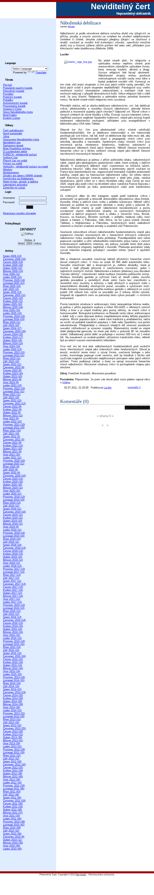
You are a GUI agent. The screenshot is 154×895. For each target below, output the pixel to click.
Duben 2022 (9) (12, 412)
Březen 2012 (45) (13, 776)
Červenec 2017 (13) (14, 584)
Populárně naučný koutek (17, 87)
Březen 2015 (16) (13, 668)
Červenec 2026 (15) (14, 259)
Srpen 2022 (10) (12, 400)
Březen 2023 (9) (12, 379)
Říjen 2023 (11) (11, 358)
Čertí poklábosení (13, 130)
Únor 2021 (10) (11, 454)
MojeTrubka (10, 115)
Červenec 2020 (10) (14, 475)
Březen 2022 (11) (13, 415)
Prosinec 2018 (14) (14, 532)
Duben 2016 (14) (12, 629)
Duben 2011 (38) (12, 809)
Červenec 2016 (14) (14, 620)
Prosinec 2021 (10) (14, 424)
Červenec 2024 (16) (14, 331)
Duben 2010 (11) (12, 839)
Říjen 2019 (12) (12, 502)
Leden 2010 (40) (12, 848)
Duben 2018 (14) (12, 556)
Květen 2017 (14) (13, 590)
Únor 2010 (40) (11, 845)
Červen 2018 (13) (13, 550)
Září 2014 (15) (11, 686)
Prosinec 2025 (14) (14, 280)
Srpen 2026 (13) (12, 256)
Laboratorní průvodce (15, 184)
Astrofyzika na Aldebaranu (18, 178)
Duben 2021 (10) (12, 448)
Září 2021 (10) (11, 433)
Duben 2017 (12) (12, 593)
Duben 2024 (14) (12, 340)
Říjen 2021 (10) (12, 430)
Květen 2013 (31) (13, 734)
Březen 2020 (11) (13, 487)
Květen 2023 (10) (13, 373)
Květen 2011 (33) (13, 806)
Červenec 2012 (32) (14, 764)
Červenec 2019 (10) (14, 511)
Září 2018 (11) (11, 541)
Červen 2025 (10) (13, 298)
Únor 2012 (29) (11, 779)
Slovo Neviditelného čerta (18, 112)
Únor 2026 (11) (11, 274)
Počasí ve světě (12, 163)
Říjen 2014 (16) (12, 683)
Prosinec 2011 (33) (14, 785)
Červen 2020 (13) (13, 478)
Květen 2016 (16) (13, 626)
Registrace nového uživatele (19, 213)
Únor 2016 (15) (11, 635)
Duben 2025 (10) (12, 304)
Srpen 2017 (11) (12, 580)
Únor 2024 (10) (11, 346)
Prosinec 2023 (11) (14, 352)
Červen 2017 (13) (13, 587)
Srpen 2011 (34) (12, 797)
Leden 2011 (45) (12, 818)
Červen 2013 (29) (13, 731)
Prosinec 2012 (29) (14, 749)
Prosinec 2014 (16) (14, 677)
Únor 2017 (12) (11, 599)
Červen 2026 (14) (13, 262)
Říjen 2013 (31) (12, 719)
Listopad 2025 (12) (13, 283)
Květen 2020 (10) (13, 481)
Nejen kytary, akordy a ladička (20, 181)
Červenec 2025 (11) (14, 295)
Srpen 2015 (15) (12, 653)
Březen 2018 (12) (13, 559)
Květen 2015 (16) (13, 662)
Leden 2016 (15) (12, 638)
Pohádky (8, 99)
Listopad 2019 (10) (13, 499)
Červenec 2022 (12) (14, 403)
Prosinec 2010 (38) (14, 821)
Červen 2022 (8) (12, 406)
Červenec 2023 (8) (13, 367)
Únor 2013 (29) (11, 743)
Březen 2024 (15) (13, 343)
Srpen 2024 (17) (12, 328)
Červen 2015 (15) (13, 659)
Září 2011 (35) (11, 794)
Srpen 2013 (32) (12, 725)
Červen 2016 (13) (13, 623)
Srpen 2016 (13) (12, 617)
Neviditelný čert (120, 6)
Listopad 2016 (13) (13, 608)
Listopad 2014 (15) (13, 680)
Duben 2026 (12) (12, 268)
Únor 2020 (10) (11, 490)
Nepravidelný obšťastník (133, 13)
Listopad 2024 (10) (13, 319)
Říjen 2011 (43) (11, 791)
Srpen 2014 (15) (12, 689)
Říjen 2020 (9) (11, 466)
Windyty (7, 169)
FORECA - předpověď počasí (20, 154)
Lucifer (107, 387)
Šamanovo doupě (13, 145)
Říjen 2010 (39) (12, 827)
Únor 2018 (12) (11, 562)
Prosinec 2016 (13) (14, 605)
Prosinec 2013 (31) (14, 713)
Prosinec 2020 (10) (14, 460)
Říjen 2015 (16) (12, 647)
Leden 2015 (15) (12, 674)
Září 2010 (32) (11, 830)
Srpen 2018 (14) (12, 544)
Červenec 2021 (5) (13, 439)
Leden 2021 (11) (12, 457)
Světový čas (10, 157)
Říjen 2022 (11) (11, 394)
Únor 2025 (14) (11, 310)
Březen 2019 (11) (13, 523)
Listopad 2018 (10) (13, 535)
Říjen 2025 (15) (12, 286)
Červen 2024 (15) (13, 334)
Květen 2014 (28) (13, 698)
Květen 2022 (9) (12, 409)
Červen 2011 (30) (13, 803)
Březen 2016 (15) (13, 632)
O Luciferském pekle (15, 151)
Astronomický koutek (15, 103)
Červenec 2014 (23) (14, 692)
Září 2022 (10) (11, 397)
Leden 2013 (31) (12, 746)
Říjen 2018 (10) (12, 538)
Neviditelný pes (12, 142)
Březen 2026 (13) (13, 271)
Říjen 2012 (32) (12, 755)
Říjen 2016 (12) (12, 611)
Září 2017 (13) (11, 577)
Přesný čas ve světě (15, 160)
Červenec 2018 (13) (14, 547)
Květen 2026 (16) (13, 265)
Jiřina (6, 136)
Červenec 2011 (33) (14, 800)
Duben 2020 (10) (12, 484)
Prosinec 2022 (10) (14, 388)
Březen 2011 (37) (13, 812)
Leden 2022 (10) (12, 421)
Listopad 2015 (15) (13, 644)
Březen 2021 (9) (12, 451)
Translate (40, 72)
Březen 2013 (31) (13, 740)
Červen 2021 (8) (12, 442)
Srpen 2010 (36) (12, 833)
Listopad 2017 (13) (13, 571)
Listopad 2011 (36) (13, 788)
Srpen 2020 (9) (11, 472)
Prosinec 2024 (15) (14, 316)
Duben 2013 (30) (12, 737)
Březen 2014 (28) (13, 704)
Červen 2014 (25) (13, 695)
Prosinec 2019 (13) (14, 496)
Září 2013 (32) (11, 722)
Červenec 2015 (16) (14, 656)
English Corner (11, 118)
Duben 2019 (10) (12, 520)
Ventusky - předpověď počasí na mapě (25, 166)
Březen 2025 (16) (13, 307)
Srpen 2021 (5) (11, 436)
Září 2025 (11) (11, 289)
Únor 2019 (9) (11, 526)
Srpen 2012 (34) (12, 761)
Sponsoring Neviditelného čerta (21, 139)
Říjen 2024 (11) (11, 322)
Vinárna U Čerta (12, 109)
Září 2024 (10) (11, 325)
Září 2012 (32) (11, 758)
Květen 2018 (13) (13, 553)
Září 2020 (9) (10, 469)
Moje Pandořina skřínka (16, 148)
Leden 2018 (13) (12, 565)
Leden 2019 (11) (12, 529)
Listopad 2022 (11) (13, 391)
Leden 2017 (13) (12, 602)
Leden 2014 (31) (12, 710)
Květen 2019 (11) (13, 517)
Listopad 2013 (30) (13, 716)
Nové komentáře (12, 133)
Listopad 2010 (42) (13, 824)
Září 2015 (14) (11, 650)
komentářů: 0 (134, 387)
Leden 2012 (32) (12, 782)
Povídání (8, 93)
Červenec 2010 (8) (13, 836)
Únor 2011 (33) (11, 815)
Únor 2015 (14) (11, 671)
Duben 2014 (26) (12, 701)
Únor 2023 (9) (11, 382)
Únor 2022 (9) (11, 418)
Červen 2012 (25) (13, 767)
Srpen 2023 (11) (12, 364)
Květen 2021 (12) (13, 445)
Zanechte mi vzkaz (14, 187)
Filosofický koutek (13, 90)
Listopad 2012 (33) (13, 752)
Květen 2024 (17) (13, 337)
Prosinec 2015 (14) (14, 641)
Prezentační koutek (14, 106)
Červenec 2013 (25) (14, 728)
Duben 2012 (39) (12, 773)
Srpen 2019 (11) (12, 508)
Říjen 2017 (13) (12, 574)
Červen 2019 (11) (13, 514)
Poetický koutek (12, 96)
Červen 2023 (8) (12, 370)
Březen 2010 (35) (13, 842)
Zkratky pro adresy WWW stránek (22, 175)
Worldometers (11, 172)
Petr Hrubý (81, 874)
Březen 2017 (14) (13, 596)
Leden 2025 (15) (12, 313)
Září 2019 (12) (11, 505)
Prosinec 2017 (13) (14, 568)
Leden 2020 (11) (12, 493)
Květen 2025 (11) (13, 301)
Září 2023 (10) (11, 361)
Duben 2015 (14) (12, 665)
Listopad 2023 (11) (13, 355)
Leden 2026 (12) (12, 277)
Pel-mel (71, 27)
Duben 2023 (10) (12, 376)
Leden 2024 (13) (12, 349)
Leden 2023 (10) (12, 385)
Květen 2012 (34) (13, 770)
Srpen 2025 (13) (12, 292)
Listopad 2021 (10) (13, 427)
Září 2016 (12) (11, 614)
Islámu (66, 382)
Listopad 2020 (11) (13, 463)
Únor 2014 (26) (11, 707)
